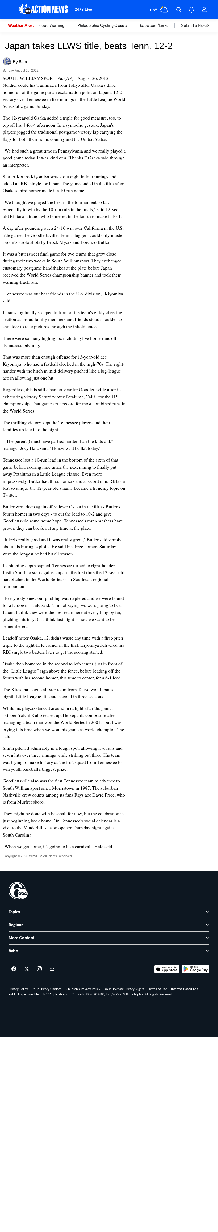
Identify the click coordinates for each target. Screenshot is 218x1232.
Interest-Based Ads (184, 989)
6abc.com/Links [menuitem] (154, 25)
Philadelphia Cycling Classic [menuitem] (102, 25)
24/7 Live (83, 9)
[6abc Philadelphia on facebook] (14, 969)
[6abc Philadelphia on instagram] (39, 969)
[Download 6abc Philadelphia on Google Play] (195, 969)
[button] (11, 9)
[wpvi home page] (18, 890)
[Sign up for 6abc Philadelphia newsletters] (52, 969)
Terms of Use (158, 989)
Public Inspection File (24, 994)
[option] (23, 25)
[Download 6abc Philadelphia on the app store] (167, 969)
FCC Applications (55, 994)
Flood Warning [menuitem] (51, 25)
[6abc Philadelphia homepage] (44, 9)
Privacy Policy (18, 989)
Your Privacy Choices (47, 989)
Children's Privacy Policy (83, 989)
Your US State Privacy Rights (124, 989)
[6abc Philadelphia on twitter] (26, 969)
